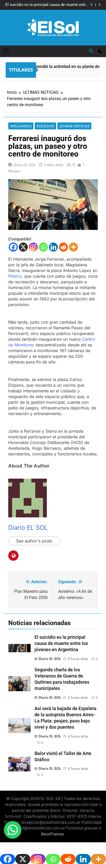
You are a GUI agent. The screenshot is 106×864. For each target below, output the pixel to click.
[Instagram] (33, 247)
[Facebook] (13, 247)
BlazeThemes (52, 834)
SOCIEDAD (45, 126)
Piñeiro (15, 276)
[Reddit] (63, 247)
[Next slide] (99, 5)
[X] (23, 247)
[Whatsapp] (43, 247)
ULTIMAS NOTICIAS (74, 126)
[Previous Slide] (91, 5)
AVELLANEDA (21, 126)
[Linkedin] (53, 247)
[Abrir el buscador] (91, 51)
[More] (73, 247)
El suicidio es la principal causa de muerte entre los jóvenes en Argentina (46, 5)
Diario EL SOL (25, 164)
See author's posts (34, 540)
